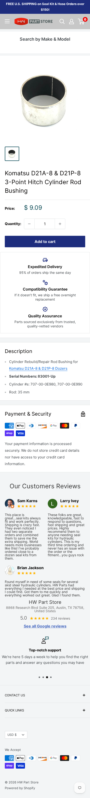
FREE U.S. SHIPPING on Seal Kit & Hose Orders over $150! (45, 6)
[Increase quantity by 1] (60, 224)
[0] (81, 21)
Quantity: (13, 223)
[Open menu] (7, 21)
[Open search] (62, 21)
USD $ (12, 735)
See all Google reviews (45, 626)
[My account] (71, 21)
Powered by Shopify (20, 788)
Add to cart (45, 241)
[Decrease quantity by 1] (29, 224)
